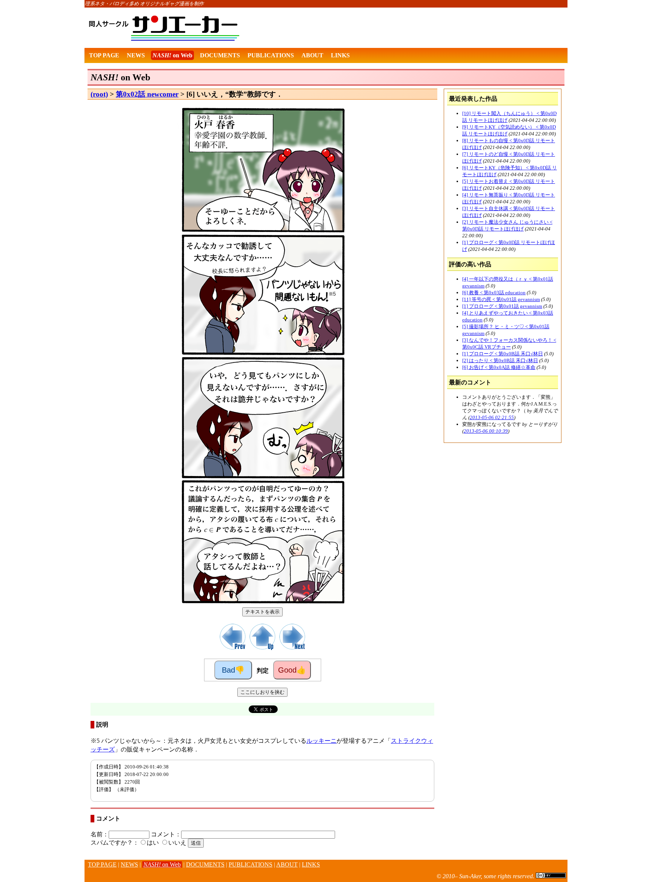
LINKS (340, 55)
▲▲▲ (77, 869)
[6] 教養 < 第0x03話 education (494, 292)
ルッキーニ (321, 741)
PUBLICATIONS (271, 55)
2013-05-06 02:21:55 (492, 417)
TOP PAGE (104, 55)
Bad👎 (233, 670)
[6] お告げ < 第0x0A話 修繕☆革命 (498, 367)
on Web (172, 55)
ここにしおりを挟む (262, 692)
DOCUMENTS (220, 55)
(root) (99, 94)
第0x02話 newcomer (147, 94)
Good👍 (292, 670)
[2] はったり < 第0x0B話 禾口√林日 (500, 360)
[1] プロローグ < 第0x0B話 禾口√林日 (502, 353)
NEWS (136, 55)
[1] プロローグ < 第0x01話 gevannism (502, 306)
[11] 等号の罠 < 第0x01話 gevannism (501, 299)
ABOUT (312, 55)
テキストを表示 (262, 612)
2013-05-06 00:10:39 (486, 431)
